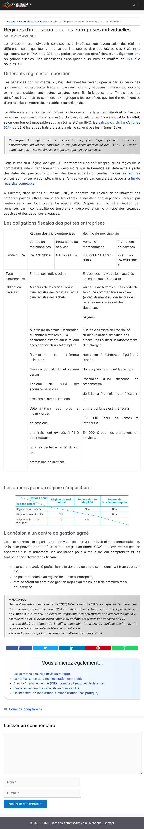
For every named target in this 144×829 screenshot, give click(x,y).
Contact (109, 823)
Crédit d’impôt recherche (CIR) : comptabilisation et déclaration (59, 683)
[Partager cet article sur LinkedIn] (72, 648)
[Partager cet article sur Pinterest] (98, 648)
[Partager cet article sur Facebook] (19, 648)
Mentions (95, 823)
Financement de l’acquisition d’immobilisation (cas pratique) (56, 693)
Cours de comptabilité (33, 21)
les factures (131, 173)
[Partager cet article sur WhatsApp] (125, 648)
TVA (129, 59)
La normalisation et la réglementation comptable (48, 678)
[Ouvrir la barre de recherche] (133, 5)
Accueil (11, 21)
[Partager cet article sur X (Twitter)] (45, 648)
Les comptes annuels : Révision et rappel (42, 674)
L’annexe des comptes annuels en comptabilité (47, 688)
